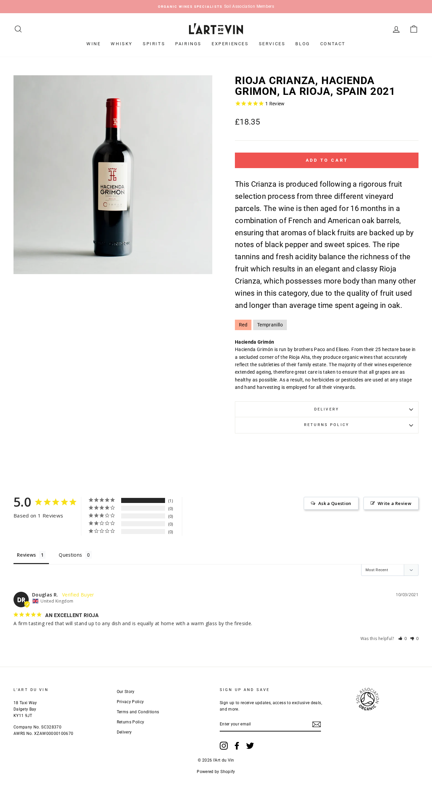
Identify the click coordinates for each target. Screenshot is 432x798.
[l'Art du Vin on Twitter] (250, 746)
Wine (93, 43)
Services (272, 43)
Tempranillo (270, 324)
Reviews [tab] (26, 555)
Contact (333, 43)
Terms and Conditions (138, 712)
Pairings (188, 43)
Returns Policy (326, 425)
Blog (302, 43)
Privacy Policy (130, 701)
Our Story (126, 691)
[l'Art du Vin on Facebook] (237, 746)
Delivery (326, 409)
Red (243, 324)
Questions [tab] (70, 555)
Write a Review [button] (394, 503)
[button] (403, 638)
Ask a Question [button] (334, 503)
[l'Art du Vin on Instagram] (224, 746)
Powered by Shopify (216, 771)
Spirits (154, 43)
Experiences (230, 43)
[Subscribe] (316, 724)
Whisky (122, 43)
